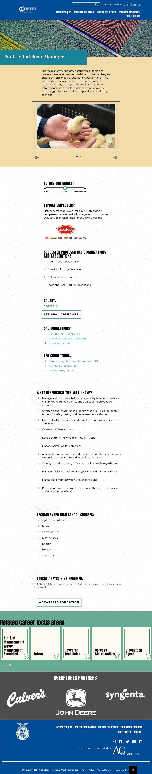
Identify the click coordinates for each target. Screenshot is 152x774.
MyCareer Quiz (63, 12)
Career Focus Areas (84, 12)
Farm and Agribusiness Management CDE (74, 361)
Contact (138, 732)
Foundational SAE (60, 343)
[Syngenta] (125, 694)
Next (115, 157)
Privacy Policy (88, 770)
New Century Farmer (62, 370)
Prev (36, 157)
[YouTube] (134, 742)
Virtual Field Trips (106, 12)
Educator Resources (129, 12)
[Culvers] (27, 698)
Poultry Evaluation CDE (63, 366)
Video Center (133, 16)
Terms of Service (104, 770)
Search (96, 4)
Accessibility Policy (122, 770)
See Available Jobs (61, 314)
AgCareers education (59, 602)
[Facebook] (120, 742)
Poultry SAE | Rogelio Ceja (64, 334)
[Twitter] (127, 742)
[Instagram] (114, 742)
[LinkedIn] (140, 742)
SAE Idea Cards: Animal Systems (68, 338)
